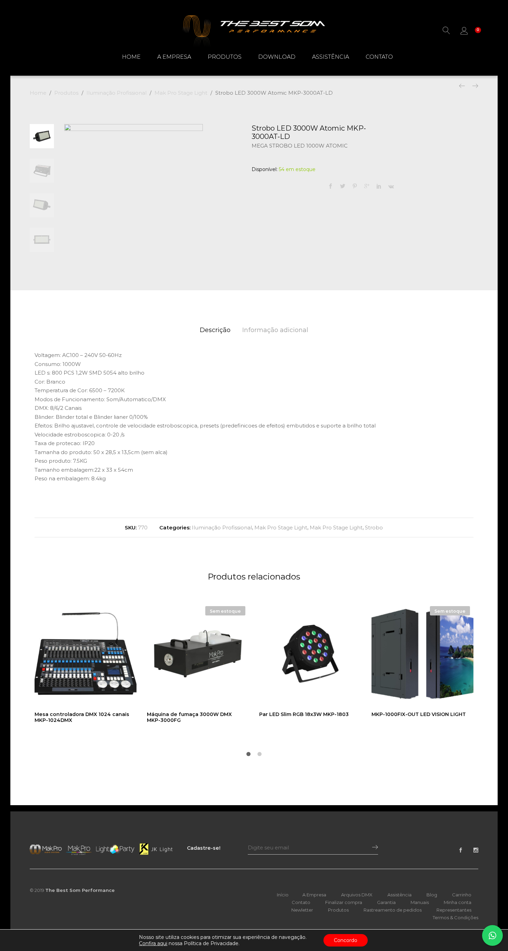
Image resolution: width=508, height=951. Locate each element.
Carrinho (461, 894)
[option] (133, 193)
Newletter (302, 910)
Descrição (215, 330)
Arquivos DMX (357, 894)
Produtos (225, 57)
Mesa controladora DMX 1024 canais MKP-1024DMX (82, 717)
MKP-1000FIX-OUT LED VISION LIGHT (418, 714)
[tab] (215, 330)
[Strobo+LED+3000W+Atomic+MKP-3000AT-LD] (342, 186)
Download (276, 57)
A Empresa (174, 57)
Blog (431, 894)
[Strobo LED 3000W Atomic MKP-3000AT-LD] (330, 186)
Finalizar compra (343, 902)
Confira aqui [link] (153, 943)
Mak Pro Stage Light (280, 527)
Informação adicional (275, 330)
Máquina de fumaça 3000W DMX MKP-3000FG (189, 717)
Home (131, 57)
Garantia (386, 902)
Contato (379, 57)
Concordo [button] (345, 940)
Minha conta (457, 902)
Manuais (420, 902)
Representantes (453, 910)
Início (283, 894)
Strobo (374, 527)
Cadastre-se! (203, 848)
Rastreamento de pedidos (393, 910)
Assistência (330, 57)
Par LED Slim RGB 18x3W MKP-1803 (304, 714)
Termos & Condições (455, 917)
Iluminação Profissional (222, 527)
